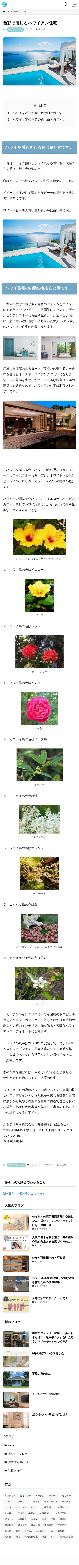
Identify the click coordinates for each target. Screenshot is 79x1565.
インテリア (10, 1495)
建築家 (63, 1519)
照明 (18, 1531)
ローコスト (21, 1507)
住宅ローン (63, 1507)
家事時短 (22, 1519)
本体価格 (48, 1525)
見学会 (8, 1536)
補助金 (61, 1531)
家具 (44, 1519)
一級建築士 (47, 1507)
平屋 (53, 1519)
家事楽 (34, 1519)
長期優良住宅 (31, 1536)
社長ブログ (15, 1470)
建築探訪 (9, 1525)
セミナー (66, 1495)
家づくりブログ (15, 29)
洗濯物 (8, 1531)
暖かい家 (35, 1525)
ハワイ (35, 1165)
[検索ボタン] (65, 4)
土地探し (9, 1513)
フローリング (22, 1501)
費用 (18, 1536)
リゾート (48, 1165)
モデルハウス (51, 1501)
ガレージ (53, 1495)
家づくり (9, 1519)
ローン (34, 1507)
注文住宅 (61, 1165)
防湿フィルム (48, 1536)
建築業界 (22, 1525)
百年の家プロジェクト (35, 1531)
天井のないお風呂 (26, 1513)
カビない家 (25, 1495)
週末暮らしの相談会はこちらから (23, 1193)
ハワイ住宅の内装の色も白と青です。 (39, 119)
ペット (36, 1501)
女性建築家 (60, 1513)
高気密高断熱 (66, 1536)
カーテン (39, 1495)
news (11, 1445)
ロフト (8, 1507)
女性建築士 (45, 1513)
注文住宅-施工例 (18, 1462)
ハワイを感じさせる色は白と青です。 (39, 113)
